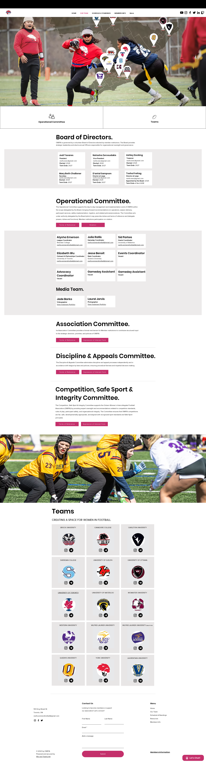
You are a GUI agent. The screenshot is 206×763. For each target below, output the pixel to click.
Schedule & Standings (158, 715)
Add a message (87, 736)
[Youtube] (182, 12)
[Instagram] (186, 12)
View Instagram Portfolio (66, 304)
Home (152, 708)
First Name (86, 719)
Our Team (154, 712)
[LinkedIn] (198, 12)
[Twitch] (202, 12)
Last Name (108, 719)
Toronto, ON (38, 712)
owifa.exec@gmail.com (68, 161)
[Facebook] (190, 12)
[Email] (71, 550)
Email (84, 727)
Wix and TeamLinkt (43, 757)
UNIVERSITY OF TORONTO (68, 593)
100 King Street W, (40, 709)
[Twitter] (194, 12)
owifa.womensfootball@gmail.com (70, 245)
